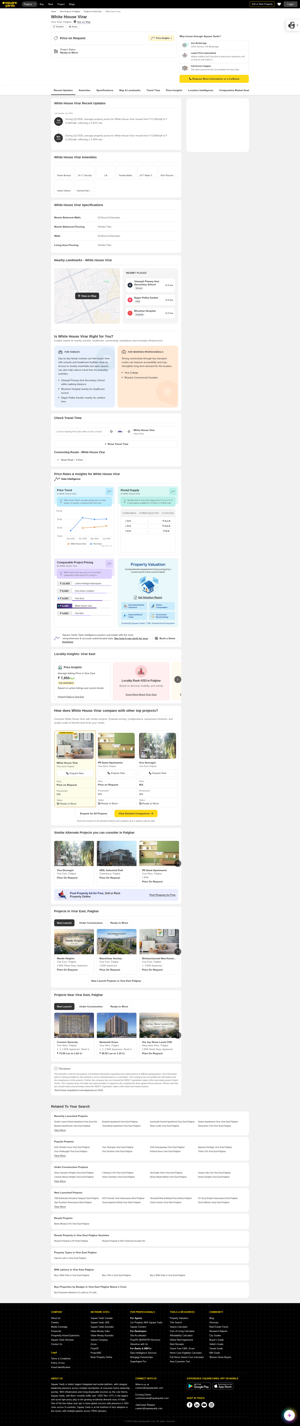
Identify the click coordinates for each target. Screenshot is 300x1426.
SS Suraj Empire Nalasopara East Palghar (218, 1198)
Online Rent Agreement (181, 1340)
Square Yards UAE (100, 1322)
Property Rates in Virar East (71, 697)
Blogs (72, 4)
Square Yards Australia (102, 1327)
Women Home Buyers (220, 1357)
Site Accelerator (138, 1335)
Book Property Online (101, 1357)
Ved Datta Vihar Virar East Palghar (166, 1173)
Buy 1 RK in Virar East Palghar (116, 1275)
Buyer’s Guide (216, 1340)
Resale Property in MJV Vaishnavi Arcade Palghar (124, 1241)
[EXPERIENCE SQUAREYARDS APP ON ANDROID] (199, 1388)
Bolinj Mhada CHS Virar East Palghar (71, 1224)
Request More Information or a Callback (215, 78)
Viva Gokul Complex (84, 591)
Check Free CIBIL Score (182, 1348)
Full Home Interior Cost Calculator (187, 1357)
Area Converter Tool (180, 1361)
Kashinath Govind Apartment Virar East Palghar (172, 1122)
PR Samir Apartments (110, 762)
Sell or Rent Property (262, 4)
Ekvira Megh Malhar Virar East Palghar (168, 1177)
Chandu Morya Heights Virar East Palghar (74, 1177)
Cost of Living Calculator (182, 1331)
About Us (55, 1318)
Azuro (94, 1344)
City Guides (215, 1335)
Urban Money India (100, 1331)
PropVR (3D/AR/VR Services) (145, 1340)
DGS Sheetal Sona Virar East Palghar (72, 1147)
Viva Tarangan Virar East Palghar (118, 1147)
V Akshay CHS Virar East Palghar (118, 1173)
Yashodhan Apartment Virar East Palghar (121, 1126)
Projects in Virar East (93, 11)
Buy (42, 4)
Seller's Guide (216, 1344)
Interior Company (99, 1340)
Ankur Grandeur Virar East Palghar (118, 1177)
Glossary (213, 1322)
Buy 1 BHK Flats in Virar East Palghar (71, 1275)
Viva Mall (79, 613)
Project (61, 4)
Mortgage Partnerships (141, 1357)
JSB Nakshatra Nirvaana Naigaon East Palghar (76, 1198)
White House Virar (83, 606)
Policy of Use (58, 1363)
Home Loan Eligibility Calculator (186, 1353)
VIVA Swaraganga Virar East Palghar (167, 1147)
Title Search (176, 1322)
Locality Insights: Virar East (74, 654)
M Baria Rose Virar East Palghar (165, 1151)
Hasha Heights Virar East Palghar (214, 1177)
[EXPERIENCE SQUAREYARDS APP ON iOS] (222, 1388)
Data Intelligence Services (143, 1353)
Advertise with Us (139, 1344)
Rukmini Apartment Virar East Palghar (120, 1122)
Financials (56, 1331)
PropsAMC (96, 1353)
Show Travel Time (117, 444)
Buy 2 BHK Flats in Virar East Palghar (167, 1275)
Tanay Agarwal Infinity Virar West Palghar (121, 1202)
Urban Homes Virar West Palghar (165, 1202)
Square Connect (138, 1327)
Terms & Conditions (61, 1358)
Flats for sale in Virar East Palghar (70, 1258)
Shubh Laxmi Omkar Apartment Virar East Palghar (76, 1122)
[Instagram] (211, 1405)
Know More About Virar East (141, 694)
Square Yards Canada (101, 1318)
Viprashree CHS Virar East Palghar (214, 1126)
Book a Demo (167, 638)
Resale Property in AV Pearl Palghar (71, 1241)
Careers (55, 1322)
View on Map (88, 296)
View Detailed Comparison (134, 813)
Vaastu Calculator (179, 1327)
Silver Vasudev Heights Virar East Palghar (74, 1173)
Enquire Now (77, 773)
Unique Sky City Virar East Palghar (214, 1173)
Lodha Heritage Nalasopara (88, 583)
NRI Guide (214, 1353)
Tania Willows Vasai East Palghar (213, 1202)
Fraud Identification (60, 1367)
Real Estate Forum (218, 1327)
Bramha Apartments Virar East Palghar (72, 1126)
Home (53, 11)
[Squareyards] (10, 5)
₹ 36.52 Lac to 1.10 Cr (112, 1053)
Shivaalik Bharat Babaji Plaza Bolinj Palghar (171, 1198)
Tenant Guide (216, 1348)
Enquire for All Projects (93, 813)
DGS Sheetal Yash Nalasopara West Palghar (123, 1198)
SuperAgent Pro (138, 1361)
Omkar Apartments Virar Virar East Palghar (218, 1122)
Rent (50, 4)
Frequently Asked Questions (65, 1335)
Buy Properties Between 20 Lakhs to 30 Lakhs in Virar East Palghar (76, 1292)
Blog (211, 1318)
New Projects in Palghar (70, 11)
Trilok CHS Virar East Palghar (212, 1151)
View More (60, 1130)
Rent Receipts (177, 1344)
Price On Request (67, 877)
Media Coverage (59, 1327)
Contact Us (56, 1344)
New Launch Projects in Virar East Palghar (116, 980)
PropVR (94, 1348)
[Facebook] (189, 1405)
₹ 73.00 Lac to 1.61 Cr (69, 1053)
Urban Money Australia (102, 1335)
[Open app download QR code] (293, 25)
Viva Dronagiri (147, 762)
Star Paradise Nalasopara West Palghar (73, 1202)
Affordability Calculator (181, 1335)
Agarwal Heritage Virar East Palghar (215, 1147)
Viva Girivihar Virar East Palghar (117, 1151)
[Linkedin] (197, 1405)
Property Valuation (179, 1318)
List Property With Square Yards (146, 1322)
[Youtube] (204, 1405)
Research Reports (218, 1331)
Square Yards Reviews (62, 1340)
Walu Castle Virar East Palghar (164, 1126)
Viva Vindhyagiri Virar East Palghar (70, 1151)
